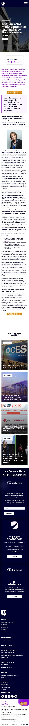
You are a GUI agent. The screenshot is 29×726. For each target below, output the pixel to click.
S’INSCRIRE (14, 556)
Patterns (6, 241)
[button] (26, 3)
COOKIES (3, 689)
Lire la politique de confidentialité (8, 719)
